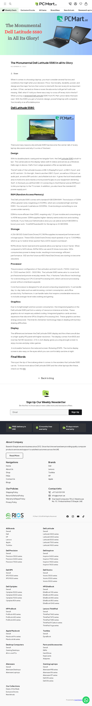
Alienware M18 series (50, 670)
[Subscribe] (75, 412)
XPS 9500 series (12, 578)
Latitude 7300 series (50, 542)
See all (8, 531)
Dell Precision (12, 550)
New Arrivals (69, 10)
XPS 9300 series (12, 576)
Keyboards (47, 656)
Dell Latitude (48, 528)
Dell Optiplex (11, 586)
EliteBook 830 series (50, 595)
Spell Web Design (80, 700)
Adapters (46, 659)
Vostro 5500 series (50, 581)
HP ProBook (11, 609)
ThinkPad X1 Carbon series (52, 623)
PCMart (35, 516)
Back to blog (47, 378)
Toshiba (51, 472)
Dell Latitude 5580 (23, 107)
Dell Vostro (47, 570)
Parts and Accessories (52, 645)
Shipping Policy (12, 492)
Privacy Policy (11, 502)
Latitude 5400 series (51, 537)
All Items (42, 10)
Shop (8, 472)
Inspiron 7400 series (50, 562)
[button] (5, 3)
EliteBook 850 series (50, 600)
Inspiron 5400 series (50, 556)
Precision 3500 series (14, 556)
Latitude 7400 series (50, 545)
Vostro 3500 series (50, 576)
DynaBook (47, 636)
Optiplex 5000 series (14, 595)
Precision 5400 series (14, 559)
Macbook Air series (13, 639)
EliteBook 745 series (50, 592)
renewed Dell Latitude (33, 95)
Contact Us (10, 479)
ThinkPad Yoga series (51, 625)
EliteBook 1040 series (51, 603)
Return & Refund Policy (15, 495)
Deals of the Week (12, 689)
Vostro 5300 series (50, 578)
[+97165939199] (70, 3)
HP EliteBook (48, 586)
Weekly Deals (10, 10)
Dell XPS (9, 570)
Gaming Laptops (50, 664)
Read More (14, 455)
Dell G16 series (48, 681)
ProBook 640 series (13, 617)
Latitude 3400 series (51, 534)
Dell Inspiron (48, 550)
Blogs (8, 482)
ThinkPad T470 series (51, 617)
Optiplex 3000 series (14, 592)
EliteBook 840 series (50, 598)
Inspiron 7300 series (50, 559)
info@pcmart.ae (58, 495)
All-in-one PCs (11, 653)
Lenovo (51, 469)
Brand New (55, 10)
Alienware (10, 664)
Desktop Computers (15, 645)
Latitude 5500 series (51, 540)
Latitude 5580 (67, 158)
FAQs (8, 476)
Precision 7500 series (14, 562)
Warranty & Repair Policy (15, 499)
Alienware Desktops (13, 670)
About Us (9, 469)
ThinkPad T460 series (51, 614)
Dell (49, 466)
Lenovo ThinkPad (50, 609)
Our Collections (13, 686)
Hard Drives (47, 653)
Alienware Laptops (13, 672)
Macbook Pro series (13, 636)
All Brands (10, 528)
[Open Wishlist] (80, 3)
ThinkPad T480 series (51, 620)
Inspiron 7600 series (50, 565)
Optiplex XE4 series (13, 600)
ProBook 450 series (13, 614)
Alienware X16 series (50, 672)
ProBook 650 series (13, 620)
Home (8, 466)
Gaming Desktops (13, 650)
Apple (50, 479)
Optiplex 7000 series (14, 598)
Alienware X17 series (50, 675)
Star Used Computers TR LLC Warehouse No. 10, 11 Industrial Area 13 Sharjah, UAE (68, 500)
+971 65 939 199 (58, 492)
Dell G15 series (48, 678)
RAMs (45, 650)
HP (49, 476)
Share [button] (16, 73)
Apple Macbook (13, 631)
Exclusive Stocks (28, 10)
